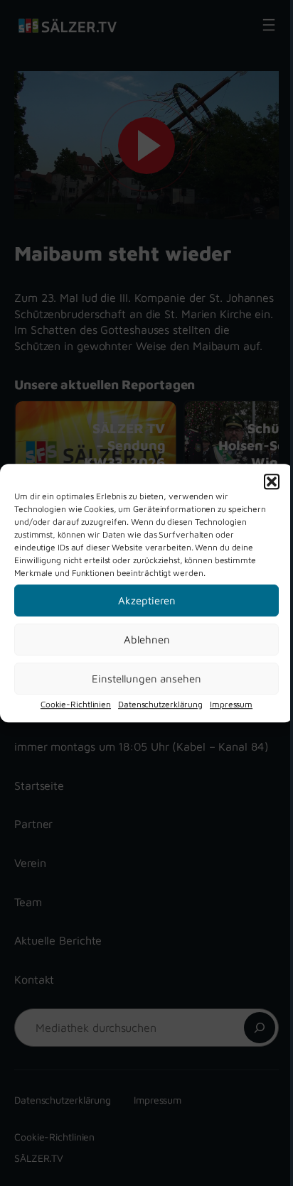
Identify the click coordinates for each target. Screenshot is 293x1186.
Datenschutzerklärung (160, 704)
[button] (272, 481)
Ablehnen (147, 639)
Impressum (231, 704)
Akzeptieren (147, 600)
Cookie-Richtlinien (76, 704)
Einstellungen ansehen (146, 679)
